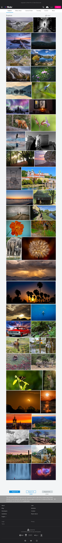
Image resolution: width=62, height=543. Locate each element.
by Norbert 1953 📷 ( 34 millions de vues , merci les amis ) (14, 64)
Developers (4, 511)
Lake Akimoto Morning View (13, 96)
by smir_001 (9, 319)
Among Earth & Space (37, 46)
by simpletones (9, 428)
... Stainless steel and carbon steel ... (35, 148)
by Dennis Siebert (35, 478)
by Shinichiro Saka (10, 97)
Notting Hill (9, 187)
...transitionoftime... (38, 30)
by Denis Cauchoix (37, 204)
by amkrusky (9, 113)
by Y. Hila (33, 336)
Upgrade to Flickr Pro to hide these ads (31, 2)
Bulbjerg (37, 164)
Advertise (33, 508)
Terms (3, 524)
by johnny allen (32, 443)
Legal (3, 521)
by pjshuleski (9, 31)
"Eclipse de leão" (26, 257)
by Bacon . (34, 462)
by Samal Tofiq (34, 48)
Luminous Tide (44, 411)
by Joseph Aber (34, 235)
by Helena (32, 218)
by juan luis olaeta (10, 165)
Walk (32, 217)
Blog (3, 508)
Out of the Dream (34, 351)
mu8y (8, 442)
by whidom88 (9, 149)
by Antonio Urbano (10, 302)
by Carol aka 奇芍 (10, 235)
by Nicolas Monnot (10, 80)
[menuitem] (43, 7)
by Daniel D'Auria (10, 368)
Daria (44, 387)
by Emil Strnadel (35, 428)
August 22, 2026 (15, 492)
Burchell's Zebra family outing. (39, 367)
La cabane (36, 203)
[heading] (8, 7)
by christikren (28, 149)
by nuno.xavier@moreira (26, 258)
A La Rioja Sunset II (11, 461)
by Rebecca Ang (10, 462)
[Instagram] (37, 541)
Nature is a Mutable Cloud (13, 318)
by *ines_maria (36, 31)
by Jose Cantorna (10, 478)
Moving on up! (35, 318)
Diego (8, 217)
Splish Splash (10, 351)
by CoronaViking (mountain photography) (39, 64)
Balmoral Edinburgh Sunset (13, 427)
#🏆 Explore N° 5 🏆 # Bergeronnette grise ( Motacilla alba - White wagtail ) (14, 63)
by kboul (36, 165)
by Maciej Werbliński (45, 389)
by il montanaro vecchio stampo (12, 443)
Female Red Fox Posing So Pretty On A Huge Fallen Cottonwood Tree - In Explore (14, 128)
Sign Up (58, 7)
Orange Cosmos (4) (11, 234)
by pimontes (9, 218)
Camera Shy (35, 234)
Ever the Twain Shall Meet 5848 (14, 367)
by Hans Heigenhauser (11, 412)
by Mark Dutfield (35, 97)
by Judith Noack (10, 204)
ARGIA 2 (9, 164)
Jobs (32, 505)
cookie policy (26, 501)
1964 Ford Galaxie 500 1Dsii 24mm (14, 335)
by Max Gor (9, 188)
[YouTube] (31, 541)
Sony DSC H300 (36, 461)
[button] (27, 31)
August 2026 (33, 442)
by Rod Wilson (9, 336)
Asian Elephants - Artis (9, 257)
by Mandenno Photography (9, 258)
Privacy (32, 521)
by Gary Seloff (9, 279)
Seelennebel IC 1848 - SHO (38, 477)
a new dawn (10, 203)
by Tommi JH (43, 412)
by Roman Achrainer (26, 188)
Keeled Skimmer (36, 96)
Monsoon (9, 278)
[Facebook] (25, 541)
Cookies (33, 511)
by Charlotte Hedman (10, 352)
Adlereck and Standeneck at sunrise (40, 427)
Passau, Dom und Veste (28, 187)
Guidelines (4, 513)
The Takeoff (10, 148)
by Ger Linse (32, 352)
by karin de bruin (10, 48)
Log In (51, 7)
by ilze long (9, 389)
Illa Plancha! (10, 46)
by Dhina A (33, 80)
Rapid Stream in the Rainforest (39, 335)
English (3, 516)
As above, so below (34, 112)
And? (8, 387)
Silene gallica (35, 128)
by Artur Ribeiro (32, 113)
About (3, 505)
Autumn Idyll (35, 63)
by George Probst (35, 319)
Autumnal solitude (11, 79)
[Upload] (47, 7)
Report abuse (34, 513)
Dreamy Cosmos (35, 79)
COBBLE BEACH (11, 30)
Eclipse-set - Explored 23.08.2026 (15, 411)
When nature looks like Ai (13, 112)
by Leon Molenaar (35, 368)
